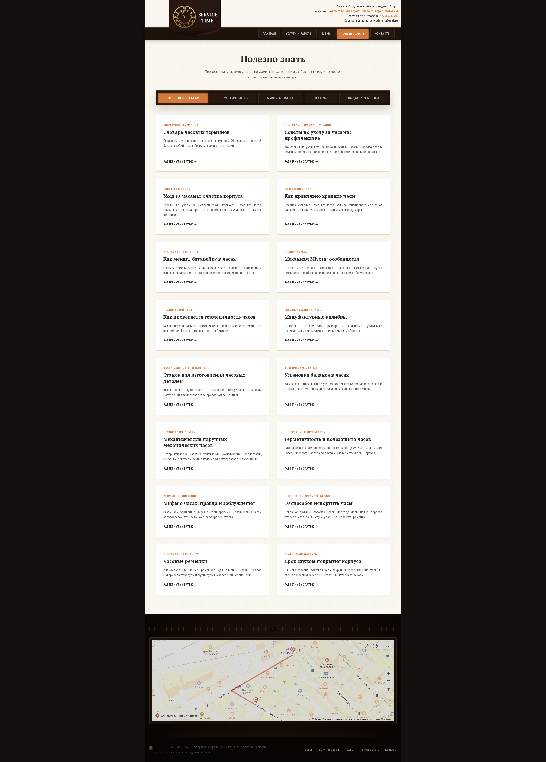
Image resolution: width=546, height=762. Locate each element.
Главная (269, 33)
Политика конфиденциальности (190, 752)
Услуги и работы (299, 33)
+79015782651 (389, 16)
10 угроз (320, 98)
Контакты (383, 33)
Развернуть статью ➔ (180, 161)
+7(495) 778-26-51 (362, 11)
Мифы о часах (280, 98)
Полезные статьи (183, 98)
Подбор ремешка (363, 98)
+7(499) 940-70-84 (386, 11)
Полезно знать (352, 34)
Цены (326, 33)
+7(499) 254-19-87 (338, 11)
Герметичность (233, 98)
